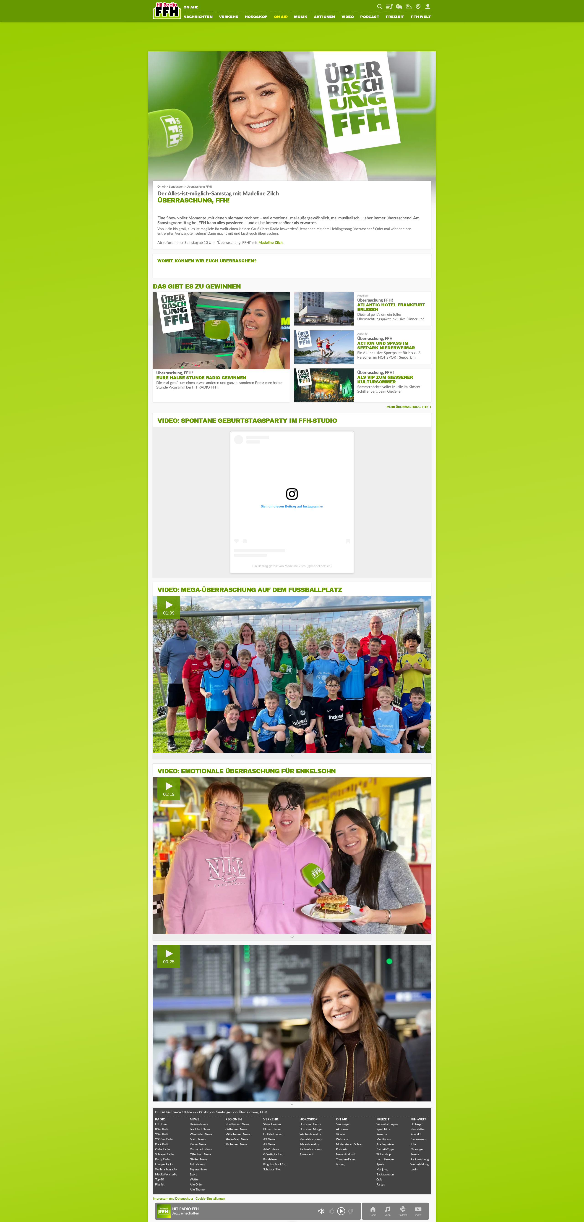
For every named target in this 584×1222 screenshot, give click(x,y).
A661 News (271, 1149)
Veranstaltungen (387, 1124)
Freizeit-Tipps (385, 1149)
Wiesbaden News (201, 1134)
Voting (340, 1164)
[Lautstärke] (321, 1211)
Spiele (380, 1164)
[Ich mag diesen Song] (332, 1211)
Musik (300, 17)
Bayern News (198, 1169)
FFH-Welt (421, 17)
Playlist (389, 5)
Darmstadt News (201, 1149)
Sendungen (176, 186)
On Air (281, 17)
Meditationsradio (166, 1174)
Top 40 (159, 1179)
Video (348, 17)
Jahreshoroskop (310, 1144)
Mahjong (382, 1169)
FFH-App (416, 1124)
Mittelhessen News (237, 1134)
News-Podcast (345, 1154)
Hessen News (199, 1124)
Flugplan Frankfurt (275, 1164)
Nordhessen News (237, 1124)
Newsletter (417, 1129)
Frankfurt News (200, 1129)
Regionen (233, 1119)
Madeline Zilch (270, 242)
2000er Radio (164, 1139)
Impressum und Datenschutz (173, 1198)
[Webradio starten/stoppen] (341, 1211)
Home (373, 1215)
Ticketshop (383, 1154)
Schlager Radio (164, 1154)
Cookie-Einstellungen (210, 1198)
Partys (380, 1184)
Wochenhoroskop (311, 1134)
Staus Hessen (272, 1124)
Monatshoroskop (310, 1139)
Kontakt (415, 1134)
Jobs (413, 1144)
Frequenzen (417, 1139)
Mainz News (198, 1139)
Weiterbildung (419, 1164)
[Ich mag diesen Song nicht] (350, 1211)
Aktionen (324, 17)
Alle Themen (198, 1189)
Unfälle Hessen (273, 1134)
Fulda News (197, 1164)
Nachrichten (197, 17)
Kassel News (198, 1144)
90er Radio (162, 1134)
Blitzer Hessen (272, 1129)
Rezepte (381, 1134)
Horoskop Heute (310, 1124)
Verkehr (228, 17)
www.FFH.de (182, 1112)
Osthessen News (236, 1129)
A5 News (269, 1144)
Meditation (383, 1139)
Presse (414, 1154)
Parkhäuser (270, 1159)
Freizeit (395, 17)
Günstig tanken (273, 1154)
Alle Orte (196, 1184)
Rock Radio (162, 1144)
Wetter (408, 5)
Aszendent (306, 1154)
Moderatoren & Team (349, 1144)
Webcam (418, 5)
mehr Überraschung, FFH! (407, 407)
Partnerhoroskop (310, 1149)
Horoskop (256, 17)
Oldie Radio (162, 1149)
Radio (160, 1119)
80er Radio (162, 1129)
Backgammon (385, 1174)
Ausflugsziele (385, 1144)
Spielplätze (383, 1129)
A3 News (269, 1139)
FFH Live (161, 1124)
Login (413, 1169)
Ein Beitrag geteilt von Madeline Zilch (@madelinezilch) (292, 566)
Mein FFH (427, 5)
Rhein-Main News (236, 1139)
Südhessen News (236, 1144)
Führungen (417, 1149)
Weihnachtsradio (166, 1169)
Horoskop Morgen (311, 1129)
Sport (193, 1174)
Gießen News (199, 1159)
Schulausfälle (271, 1169)
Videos (340, 1134)
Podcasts (342, 1149)
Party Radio (162, 1159)
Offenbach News (200, 1154)
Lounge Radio (163, 1164)
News (194, 1119)
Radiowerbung (419, 1159)
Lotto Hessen (385, 1159)
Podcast (369, 17)
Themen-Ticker (346, 1159)
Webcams (342, 1139)
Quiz (379, 1179)
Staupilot (399, 5)
